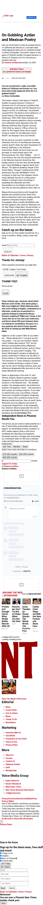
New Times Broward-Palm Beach (20, 790)
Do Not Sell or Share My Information (17, 819)
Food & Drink (11, 710)
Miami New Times (13, 787)
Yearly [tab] (25, 447)
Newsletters (11, 722)
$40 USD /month (10, 457)
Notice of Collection (10, 255)
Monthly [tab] (16, 447)
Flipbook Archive (13, 764)
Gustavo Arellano (11, 62)
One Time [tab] (7, 447)
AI (32, 798)
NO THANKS (22, 275)
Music (8, 716)
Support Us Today (9, 464)
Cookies (17, 798)
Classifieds (10, 735)
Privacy (30, 255)
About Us (9, 755)
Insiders (5, 856)
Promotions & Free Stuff (16, 739)
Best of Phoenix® (9, 858)
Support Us (31, 17)
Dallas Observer (12, 780)
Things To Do (11, 719)
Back (3, 888)
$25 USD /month (26, 454)
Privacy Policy (12, 745)
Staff (8, 767)
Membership (11, 770)
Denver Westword (13, 784)
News (8, 707)
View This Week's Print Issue (14, 699)
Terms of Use (11, 742)
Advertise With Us (13, 732)
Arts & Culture (12, 713)
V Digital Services (13, 793)
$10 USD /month (10, 454)
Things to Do (7, 853)
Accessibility (26, 798)
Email (5, 245)
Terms (23, 255)
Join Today (5, 864)
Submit (12, 888)
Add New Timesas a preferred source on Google (17, 70)
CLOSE (5, 293)
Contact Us (10, 761)
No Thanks (5, 867)
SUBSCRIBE (9, 275)
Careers (9, 758)
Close (3, 903)
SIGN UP (8, 252)
